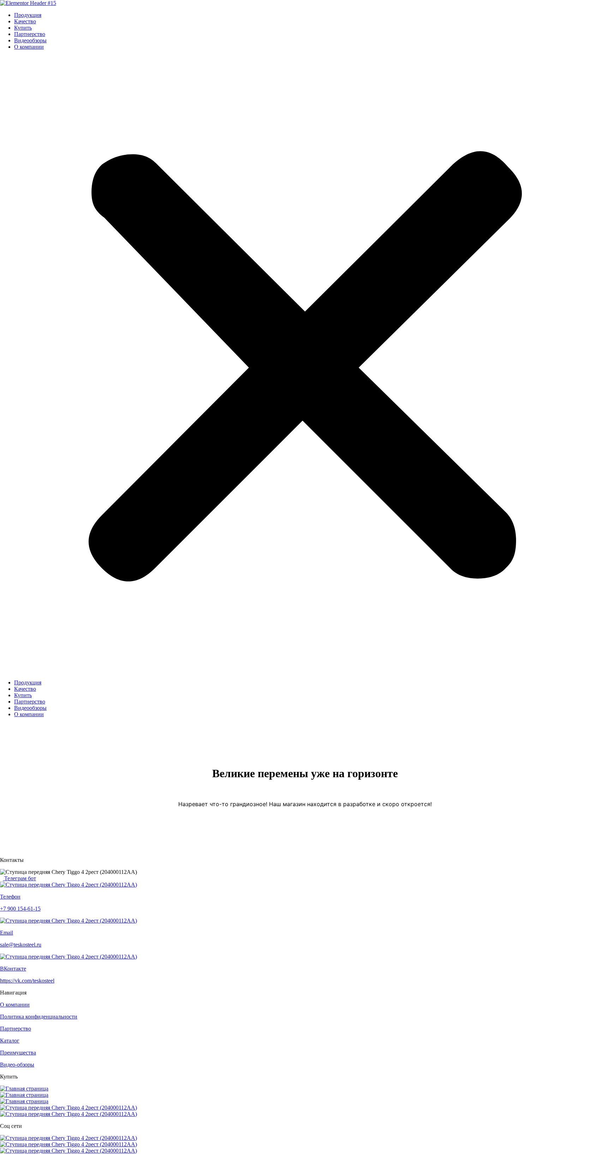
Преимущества (18, 1053)
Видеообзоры (30, 40)
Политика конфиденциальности (38, 1017)
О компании (29, 47)
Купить (23, 28)
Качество (25, 21)
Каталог (9, 1041)
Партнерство (29, 34)
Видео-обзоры (17, 1065)
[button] (305, 365)
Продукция (27, 15)
